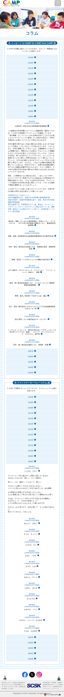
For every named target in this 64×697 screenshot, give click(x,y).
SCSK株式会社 (46, 682)
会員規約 (60, 684)
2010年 (30, 106)
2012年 (30, 95)
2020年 (30, 397)
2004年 (30, 367)
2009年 (30, 111)
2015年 (30, 79)
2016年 (30, 73)
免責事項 (60, 682)
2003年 (30, 373)
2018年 (30, 63)
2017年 (30, 68)
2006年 (30, 356)
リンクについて (46, 688)
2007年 (30, 351)
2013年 (30, 90)
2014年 (30, 84)
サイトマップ (55, 688)
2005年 (30, 362)
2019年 (30, 57)
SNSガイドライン (47, 686)
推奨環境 (54, 682)
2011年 (30, 100)
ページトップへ (52, 694)
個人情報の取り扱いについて (50, 684)
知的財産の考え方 (57, 686)
